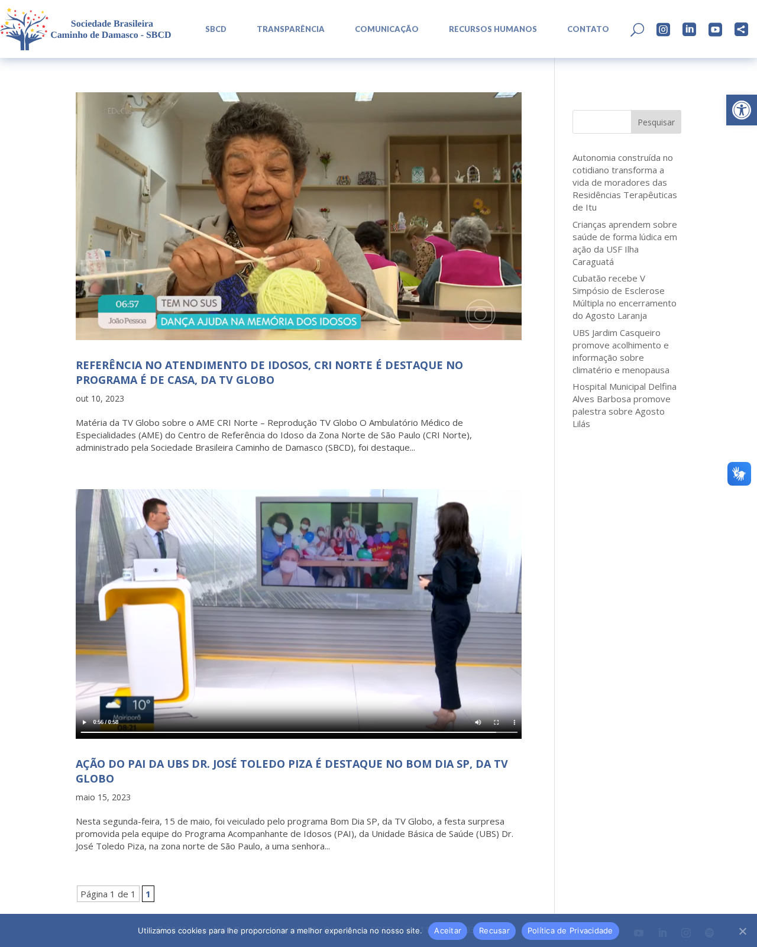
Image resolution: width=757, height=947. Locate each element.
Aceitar (447, 930)
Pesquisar (656, 122)
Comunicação (387, 29)
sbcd (216, 29)
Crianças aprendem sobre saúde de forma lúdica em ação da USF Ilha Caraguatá (624, 242)
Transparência (291, 29)
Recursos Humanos (493, 29)
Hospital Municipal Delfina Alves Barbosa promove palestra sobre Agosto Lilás (624, 404)
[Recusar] (742, 931)
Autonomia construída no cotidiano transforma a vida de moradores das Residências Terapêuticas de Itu (624, 182)
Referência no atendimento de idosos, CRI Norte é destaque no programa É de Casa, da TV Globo (269, 372)
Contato (588, 29)
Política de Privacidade (570, 930)
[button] (741, 110)
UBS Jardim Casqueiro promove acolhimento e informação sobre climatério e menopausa (620, 351)
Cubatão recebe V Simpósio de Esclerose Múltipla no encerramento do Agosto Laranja (624, 296)
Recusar (494, 930)
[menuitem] (211, 29)
